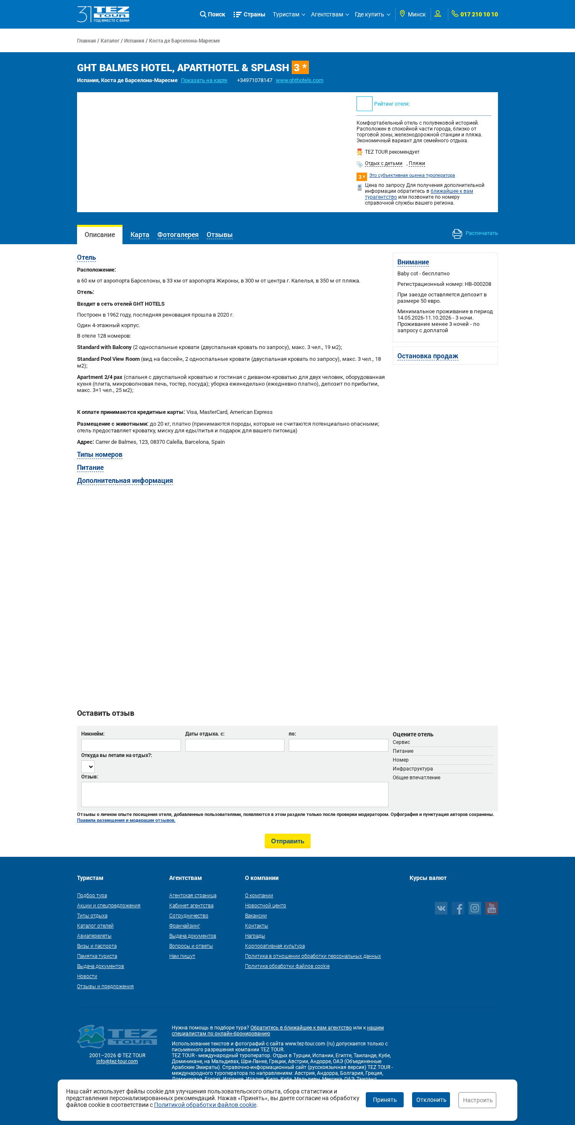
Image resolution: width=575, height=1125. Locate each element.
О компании (259, 895)
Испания (134, 40)
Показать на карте (204, 80)
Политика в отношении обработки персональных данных (313, 955)
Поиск (216, 14)
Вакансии (256, 915)
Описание (100, 234)
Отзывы (220, 234)
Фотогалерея (178, 234)
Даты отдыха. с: (204, 733)
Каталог (110, 40)
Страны (255, 14)
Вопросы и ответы (191, 945)
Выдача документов (100, 965)
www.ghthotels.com (299, 80)
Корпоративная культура (275, 945)
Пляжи (417, 163)
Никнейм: (92, 733)
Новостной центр (265, 905)
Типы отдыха (92, 915)
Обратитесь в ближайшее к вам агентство (301, 1028)
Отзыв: (89, 776)
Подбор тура (92, 895)
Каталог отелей (95, 925)
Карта (139, 234)
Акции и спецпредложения (109, 905)
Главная (86, 40)
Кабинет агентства (191, 905)
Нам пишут (182, 955)
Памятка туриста (97, 955)
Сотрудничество (188, 915)
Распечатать (481, 233)
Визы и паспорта (97, 945)
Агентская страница (192, 895)
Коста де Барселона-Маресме (184, 40)
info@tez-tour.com (117, 1061)
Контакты (256, 925)
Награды (255, 935)
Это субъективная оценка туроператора (412, 175)
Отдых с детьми (383, 163)
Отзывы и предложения (105, 986)
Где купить (369, 14)
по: (292, 733)
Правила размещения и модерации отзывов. (126, 820)
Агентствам (327, 14)
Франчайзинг (184, 925)
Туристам (286, 14)
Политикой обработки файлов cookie (205, 1104)
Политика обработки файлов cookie (287, 965)
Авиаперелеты (94, 935)
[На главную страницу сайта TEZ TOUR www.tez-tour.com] (103, 14)
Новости (87, 976)
